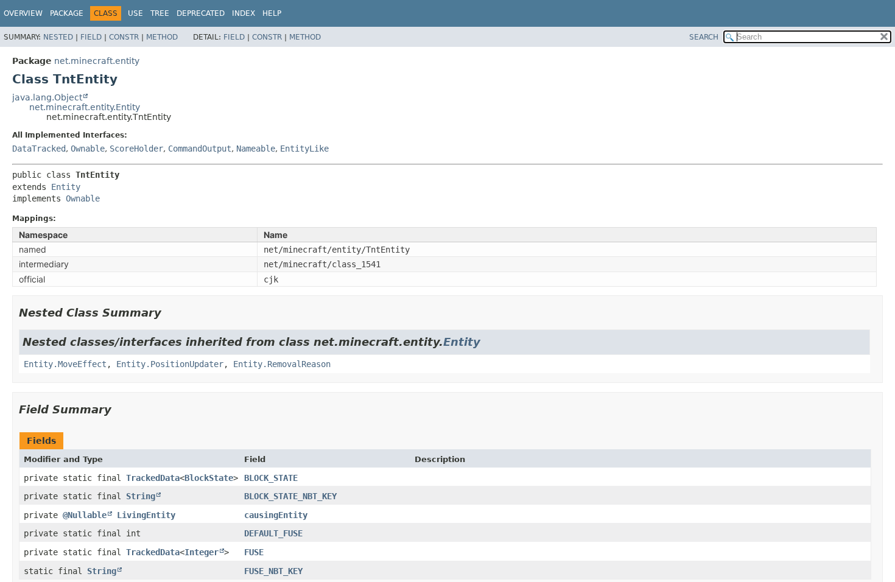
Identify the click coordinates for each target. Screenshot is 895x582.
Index (243, 13)
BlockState (208, 478)
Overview (23, 13)
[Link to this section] (170, 312)
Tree (159, 13)
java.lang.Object (47, 97)
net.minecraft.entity (96, 61)
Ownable (88, 148)
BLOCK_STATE (271, 478)
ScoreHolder (136, 148)
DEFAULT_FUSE (273, 533)
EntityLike (304, 148)
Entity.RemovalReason (282, 364)
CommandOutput (199, 148)
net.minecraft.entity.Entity (84, 107)
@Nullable (85, 515)
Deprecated (201, 13)
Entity (65, 187)
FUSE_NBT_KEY (273, 571)
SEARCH (703, 37)
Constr (124, 37)
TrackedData (153, 478)
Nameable (255, 148)
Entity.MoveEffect (65, 364)
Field (91, 37)
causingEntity (275, 515)
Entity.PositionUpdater (169, 364)
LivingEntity (146, 515)
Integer (201, 552)
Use (135, 13)
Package (66, 13)
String (140, 496)
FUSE (254, 552)
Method (162, 37)
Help (271, 13)
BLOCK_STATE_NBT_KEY (290, 496)
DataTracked (39, 148)
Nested (58, 37)
